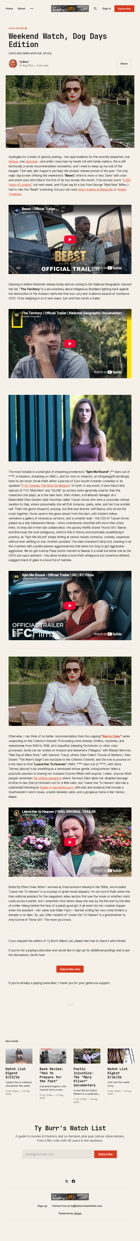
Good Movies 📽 (18, 28)
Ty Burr (24, 61)
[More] (31, 8)
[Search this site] (95, 8)
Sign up (42, 1205)
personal (31, 161)
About (21, 8)
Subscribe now (70, 969)
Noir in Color (111, 736)
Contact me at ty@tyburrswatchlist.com (77, 1205)
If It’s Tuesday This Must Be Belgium (45, 485)
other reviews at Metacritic (95, 189)
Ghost (77, 1213)
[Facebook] (73, 1181)
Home (9, 8)
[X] (66, 1181)
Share (124, 63)
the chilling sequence (47, 778)
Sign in (106, 8)
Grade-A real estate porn (56, 787)
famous (13, 161)
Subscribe (124, 8)
